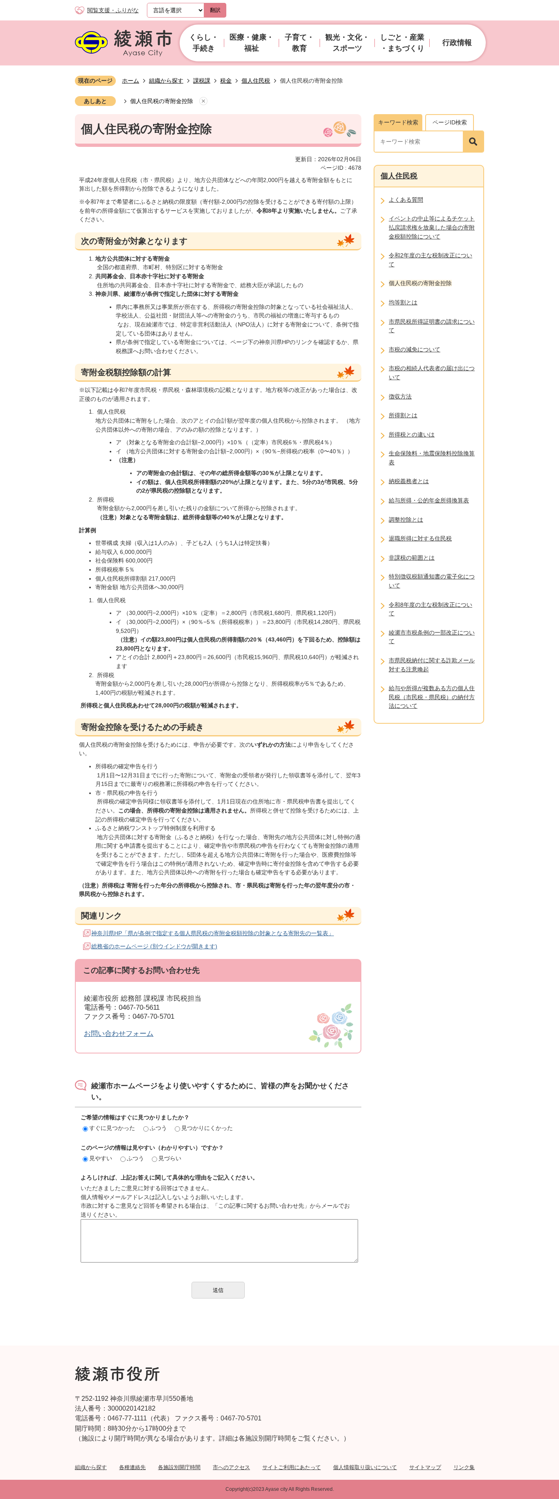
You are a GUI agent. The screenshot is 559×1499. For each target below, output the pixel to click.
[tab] (398, 122)
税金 (226, 80)
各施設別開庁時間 (179, 1467)
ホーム (130, 80)
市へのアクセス (231, 1467)
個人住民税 (255, 80)
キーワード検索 (398, 122)
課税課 (201, 80)
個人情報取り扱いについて (365, 1467)
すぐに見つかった (112, 1128)
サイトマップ (425, 1467)
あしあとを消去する (203, 101)
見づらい (169, 1158)
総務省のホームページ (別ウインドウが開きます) (154, 946)
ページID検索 (450, 122)
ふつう (158, 1128)
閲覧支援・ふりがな (113, 10)
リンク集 (464, 1467)
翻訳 (215, 10)
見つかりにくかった (207, 1128)
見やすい (100, 1158)
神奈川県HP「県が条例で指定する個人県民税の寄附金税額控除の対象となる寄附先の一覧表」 (212, 933)
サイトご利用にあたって (291, 1467)
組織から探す (166, 80)
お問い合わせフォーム (118, 1034)
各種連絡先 (132, 1467)
